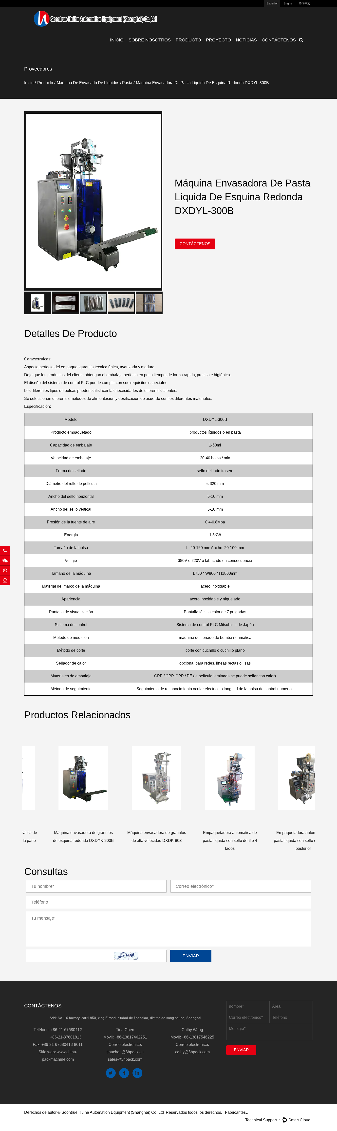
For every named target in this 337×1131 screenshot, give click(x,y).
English (288, 3)
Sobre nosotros (150, 39)
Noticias (246, 39)
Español (272, 3)
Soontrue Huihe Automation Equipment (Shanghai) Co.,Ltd (112, 1112)
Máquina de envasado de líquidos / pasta (94, 83)
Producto (188, 39)
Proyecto (218, 39)
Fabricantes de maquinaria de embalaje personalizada (237, 1112)
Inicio (117, 39)
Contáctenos (279, 39)
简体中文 (304, 3)
